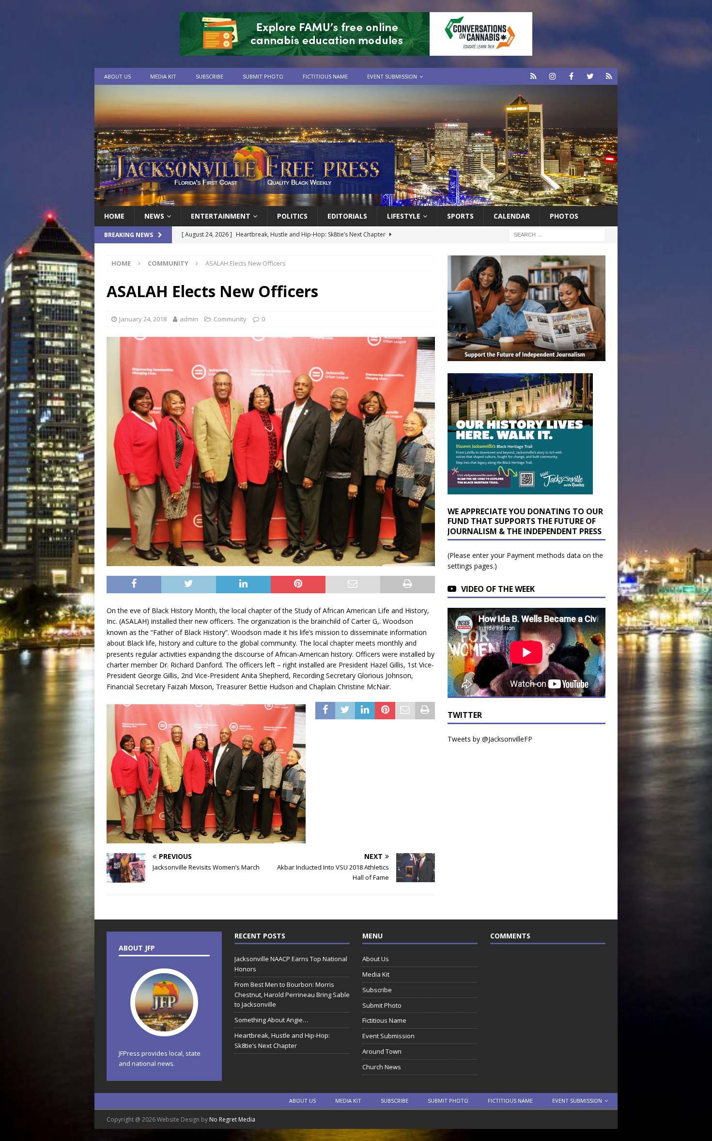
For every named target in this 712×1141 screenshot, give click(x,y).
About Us (117, 76)
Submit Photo (263, 76)
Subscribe (209, 76)
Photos (564, 216)
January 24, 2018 (143, 319)
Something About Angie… (271, 1019)
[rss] (609, 76)
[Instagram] (552, 76)
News (154, 216)
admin (189, 319)
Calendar (512, 216)
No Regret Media (232, 1119)
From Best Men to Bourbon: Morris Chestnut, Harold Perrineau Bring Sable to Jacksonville (292, 994)
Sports (460, 216)
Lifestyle (403, 216)
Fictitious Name (325, 76)
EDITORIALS (347, 216)
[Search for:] (557, 234)
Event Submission (392, 76)
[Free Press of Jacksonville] (356, 200)
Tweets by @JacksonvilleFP (490, 739)
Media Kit (163, 76)
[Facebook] (571, 76)
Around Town (382, 1051)
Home (114, 216)
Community (230, 319)
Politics (292, 216)
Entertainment (220, 216)
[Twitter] (590, 76)
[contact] (533, 76)
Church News (381, 1066)
